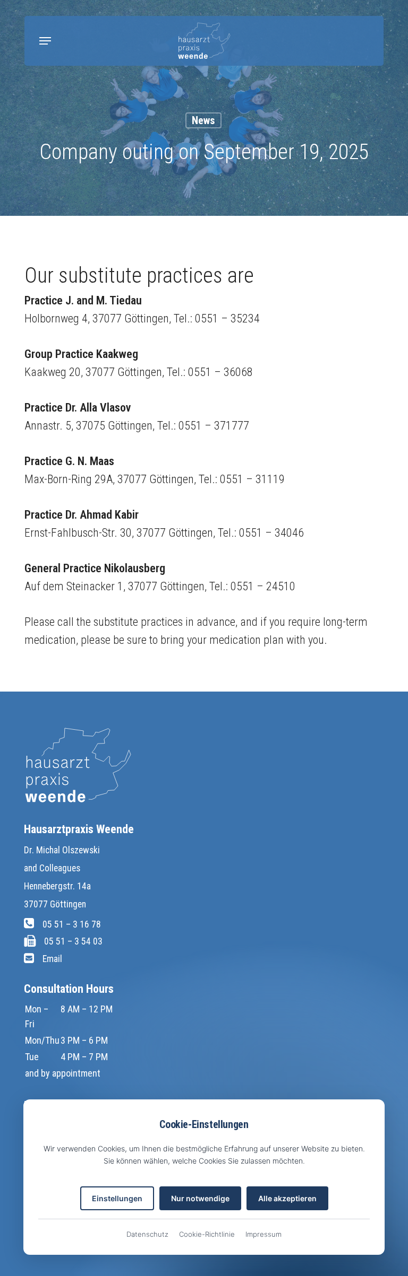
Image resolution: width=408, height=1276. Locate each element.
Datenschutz (147, 1234)
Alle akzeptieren (287, 1198)
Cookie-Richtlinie (207, 1234)
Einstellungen (117, 1198)
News (203, 120)
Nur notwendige (200, 1198)
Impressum (263, 1234)
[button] (45, 41)
